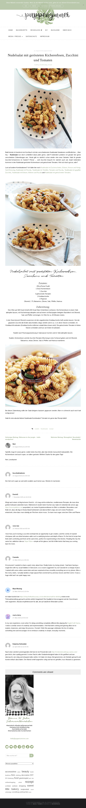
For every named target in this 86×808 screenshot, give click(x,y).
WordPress (56, 804)
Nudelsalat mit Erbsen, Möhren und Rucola (27, 172)
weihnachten (24, 792)
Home (10, 30)
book (32, 772)
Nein (34, 6)
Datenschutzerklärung (51, 6)
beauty (25, 771)
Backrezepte (21, 30)
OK (26, 6)
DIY (46, 30)
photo (20, 782)
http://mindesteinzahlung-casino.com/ (64, 652)
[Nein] (83, 5)
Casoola (16, 557)
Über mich (67, 30)
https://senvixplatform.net (13, 507)
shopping (22, 786)
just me (31, 778)
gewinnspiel (23, 778)
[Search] (31, 755)
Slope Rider (28, 541)
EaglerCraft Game (73, 623)
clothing (18, 775)
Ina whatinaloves (19, 473)
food (16, 778)
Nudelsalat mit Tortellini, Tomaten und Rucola (48, 170)
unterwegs (8, 792)
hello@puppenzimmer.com (19, 738)
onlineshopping (10, 782)
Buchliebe (55, 30)
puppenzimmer (48, 51)
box (13, 775)
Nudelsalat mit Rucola (23, 170)
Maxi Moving (17, 589)
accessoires (10, 771)
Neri (14, 444)
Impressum (44, 36)
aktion (18, 772)
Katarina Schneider (20, 644)
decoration (25, 775)
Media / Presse (15, 36)
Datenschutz (31, 36)
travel (32, 789)
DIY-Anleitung (9, 778)
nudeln (36, 65)
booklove (8, 775)
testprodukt (25, 789)
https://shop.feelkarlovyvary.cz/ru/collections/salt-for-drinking (40, 596)
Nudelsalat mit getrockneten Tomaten (57, 172)
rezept (50, 65)
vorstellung (15, 792)
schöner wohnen (11, 786)
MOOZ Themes (37, 804)
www (30, 792)
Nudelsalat (43, 65)
